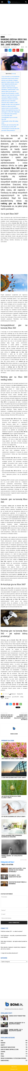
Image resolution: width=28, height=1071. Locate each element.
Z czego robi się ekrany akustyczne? (9, 953)
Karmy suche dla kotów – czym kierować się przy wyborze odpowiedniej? (17, 870)
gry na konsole (8, 696)
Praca (2, 1056)
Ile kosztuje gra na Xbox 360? (9, 126)
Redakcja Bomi (6, 47)
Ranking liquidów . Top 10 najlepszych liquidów (16, 1030)
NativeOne (14, 860)
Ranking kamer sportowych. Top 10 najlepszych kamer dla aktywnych (20, 717)
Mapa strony (14, 1066)
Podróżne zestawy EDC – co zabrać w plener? (12, 931)
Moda (2, 1054)
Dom (2, 1040)
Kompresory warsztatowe (8, 1047)
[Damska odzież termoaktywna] (4, 1017)
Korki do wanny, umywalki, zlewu (9, 1049)
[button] (26, 2)
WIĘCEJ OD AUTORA (7, 864)
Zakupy (3, 1045)
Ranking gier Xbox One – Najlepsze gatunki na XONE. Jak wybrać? (7, 716)
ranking (21, 696)
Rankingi (2, 36)
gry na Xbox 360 (15, 696)
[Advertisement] (14, 18)
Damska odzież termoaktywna (17, 1016)
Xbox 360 (6, 698)
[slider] (5, 694)
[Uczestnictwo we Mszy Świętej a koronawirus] (4, 883)
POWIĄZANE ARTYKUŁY (7, 862)
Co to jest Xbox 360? (7, 115)
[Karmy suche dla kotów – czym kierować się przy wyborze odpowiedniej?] (4, 870)
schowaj (13, 73)
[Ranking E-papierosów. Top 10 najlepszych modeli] (4, 1024)
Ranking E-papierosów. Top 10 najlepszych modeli (17, 1023)
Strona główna (4, 34)
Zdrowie (3, 1051)
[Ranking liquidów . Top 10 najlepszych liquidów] (4, 1031)
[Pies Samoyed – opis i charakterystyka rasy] (4, 876)
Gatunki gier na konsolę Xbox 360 (10, 124)
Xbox (2, 698)
